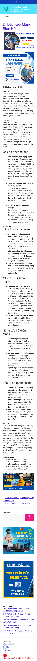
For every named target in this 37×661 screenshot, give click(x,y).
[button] (32, 16)
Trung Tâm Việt (19, 7)
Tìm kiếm (6, 512)
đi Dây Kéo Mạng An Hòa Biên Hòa (18, 504)
